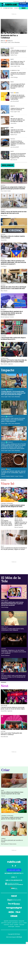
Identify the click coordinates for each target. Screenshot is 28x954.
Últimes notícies (8, 8)
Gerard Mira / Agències (6, 710)
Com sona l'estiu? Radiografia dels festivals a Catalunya (11, 733)
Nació (12, 59)
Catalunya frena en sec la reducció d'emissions (17, 109)
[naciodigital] (14, 896)
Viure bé (7, 483)
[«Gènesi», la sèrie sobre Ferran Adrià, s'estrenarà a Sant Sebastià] (14, 618)
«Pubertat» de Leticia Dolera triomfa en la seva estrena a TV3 (18, 74)
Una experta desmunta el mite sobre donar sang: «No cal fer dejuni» (6, 523)
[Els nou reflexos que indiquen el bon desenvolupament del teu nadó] (14, 780)
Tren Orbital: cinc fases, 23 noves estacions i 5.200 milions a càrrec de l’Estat (17, 63)
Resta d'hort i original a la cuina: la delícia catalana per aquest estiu (21, 523)
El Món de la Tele (15, 70)
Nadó (2, 790)
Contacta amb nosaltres (14, 870)
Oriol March (3, 266)
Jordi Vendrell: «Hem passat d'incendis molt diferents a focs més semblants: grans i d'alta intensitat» (13, 420)
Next (4, 686)
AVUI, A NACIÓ (7, 165)
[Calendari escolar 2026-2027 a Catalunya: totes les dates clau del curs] (5, 131)
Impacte (3, 40)
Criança (3, 838)
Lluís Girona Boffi (14, 101)
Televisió (3, 648)
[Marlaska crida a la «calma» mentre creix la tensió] (14, 225)
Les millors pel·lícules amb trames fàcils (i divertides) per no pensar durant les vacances (12, 603)
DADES (17, 92)
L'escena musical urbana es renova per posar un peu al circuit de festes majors (13, 708)
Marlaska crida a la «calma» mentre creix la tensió (13, 237)
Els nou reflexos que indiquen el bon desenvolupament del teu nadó (12, 792)
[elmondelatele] (14, 912)
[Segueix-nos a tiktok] (15, 866)
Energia (3, 469)
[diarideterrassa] (14, 904)
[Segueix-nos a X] (12, 866)
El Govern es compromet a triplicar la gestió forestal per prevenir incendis (13, 187)
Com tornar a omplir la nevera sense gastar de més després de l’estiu (13, 505)
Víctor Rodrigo (14, 77)
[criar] (13, 916)
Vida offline (4, 705)
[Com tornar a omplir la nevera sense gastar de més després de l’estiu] (14, 494)
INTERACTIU (10, 40)
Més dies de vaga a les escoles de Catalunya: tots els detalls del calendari (17, 120)
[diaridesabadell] (14, 900)
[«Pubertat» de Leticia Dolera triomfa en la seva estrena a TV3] (5, 74)
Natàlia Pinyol (13, 55)
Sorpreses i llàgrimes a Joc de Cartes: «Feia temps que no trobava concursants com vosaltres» (13, 652)
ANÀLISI (9, 469)
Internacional (4, 358)
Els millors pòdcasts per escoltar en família (12, 841)
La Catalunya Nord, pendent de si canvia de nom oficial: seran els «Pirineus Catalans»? (12, 313)
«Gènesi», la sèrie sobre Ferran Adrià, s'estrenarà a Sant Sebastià (12, 629)
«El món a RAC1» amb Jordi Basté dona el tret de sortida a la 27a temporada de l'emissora (13, 677)
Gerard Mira (13, 123)
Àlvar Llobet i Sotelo (6, 190)
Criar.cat (3, 795)
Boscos (3, 389)
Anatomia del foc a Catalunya (9, 36)
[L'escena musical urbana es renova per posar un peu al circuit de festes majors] (14, 696)
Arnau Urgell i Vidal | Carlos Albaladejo (10, 42)
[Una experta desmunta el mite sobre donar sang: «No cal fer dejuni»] (7, 513)
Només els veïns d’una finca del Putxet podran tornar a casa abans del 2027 (13, 287)
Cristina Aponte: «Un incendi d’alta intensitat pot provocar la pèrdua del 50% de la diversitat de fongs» (13, 393)
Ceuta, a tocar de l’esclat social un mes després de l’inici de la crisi (14, 212)
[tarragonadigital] (14, 908)
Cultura (3, 731)
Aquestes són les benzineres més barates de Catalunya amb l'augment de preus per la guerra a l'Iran (18, 155)
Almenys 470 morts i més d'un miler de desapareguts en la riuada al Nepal (14, 360)
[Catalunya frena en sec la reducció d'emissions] (5, 109)
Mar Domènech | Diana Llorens (8, 844)
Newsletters (16, 1)
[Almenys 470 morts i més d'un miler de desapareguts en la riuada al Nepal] (14, 349)
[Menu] (1, 8)
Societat (16, 8)
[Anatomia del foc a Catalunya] (14, 26)
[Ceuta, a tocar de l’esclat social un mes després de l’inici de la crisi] (14, 201)
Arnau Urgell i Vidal (15, 66)
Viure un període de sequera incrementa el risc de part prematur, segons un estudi (14, 548)
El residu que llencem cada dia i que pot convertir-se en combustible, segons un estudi (13, 472)
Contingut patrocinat (7, 503)
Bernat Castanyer (19, 527)
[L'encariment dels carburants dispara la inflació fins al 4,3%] (14, 327)
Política (12, 138)
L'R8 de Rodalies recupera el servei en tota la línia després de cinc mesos (18, 52)
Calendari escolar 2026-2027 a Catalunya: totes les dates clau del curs (17, 131)
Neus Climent (4, 215)
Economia (3, 335)
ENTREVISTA (10, 389)
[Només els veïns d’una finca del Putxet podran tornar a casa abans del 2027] (14, 276)
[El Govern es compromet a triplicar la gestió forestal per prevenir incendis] (14, 176)
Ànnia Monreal (4, 736)
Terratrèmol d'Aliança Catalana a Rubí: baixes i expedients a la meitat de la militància (17, 143)
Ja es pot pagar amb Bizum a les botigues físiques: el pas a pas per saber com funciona (17, 86)
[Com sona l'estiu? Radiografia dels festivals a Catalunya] (14, 722)
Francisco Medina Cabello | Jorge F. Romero (12, 476)
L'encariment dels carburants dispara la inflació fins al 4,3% (13, 338)
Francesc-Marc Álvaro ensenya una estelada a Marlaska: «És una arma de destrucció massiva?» (13, 262)
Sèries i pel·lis (4, 600)
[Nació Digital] (7, 5)
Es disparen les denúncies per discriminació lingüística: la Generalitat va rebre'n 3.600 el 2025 (17, 97)
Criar (11, 116)
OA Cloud (19, 937)
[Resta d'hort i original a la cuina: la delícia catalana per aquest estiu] (21, 513)
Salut (2, 546)
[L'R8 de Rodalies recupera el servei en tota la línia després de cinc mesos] (5, 52)
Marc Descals (13, 159)
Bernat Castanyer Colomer (7, 316)
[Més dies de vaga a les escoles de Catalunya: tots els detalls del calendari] (5, 120)
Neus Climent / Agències (7, 363)
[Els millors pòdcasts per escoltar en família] (14, 829)
